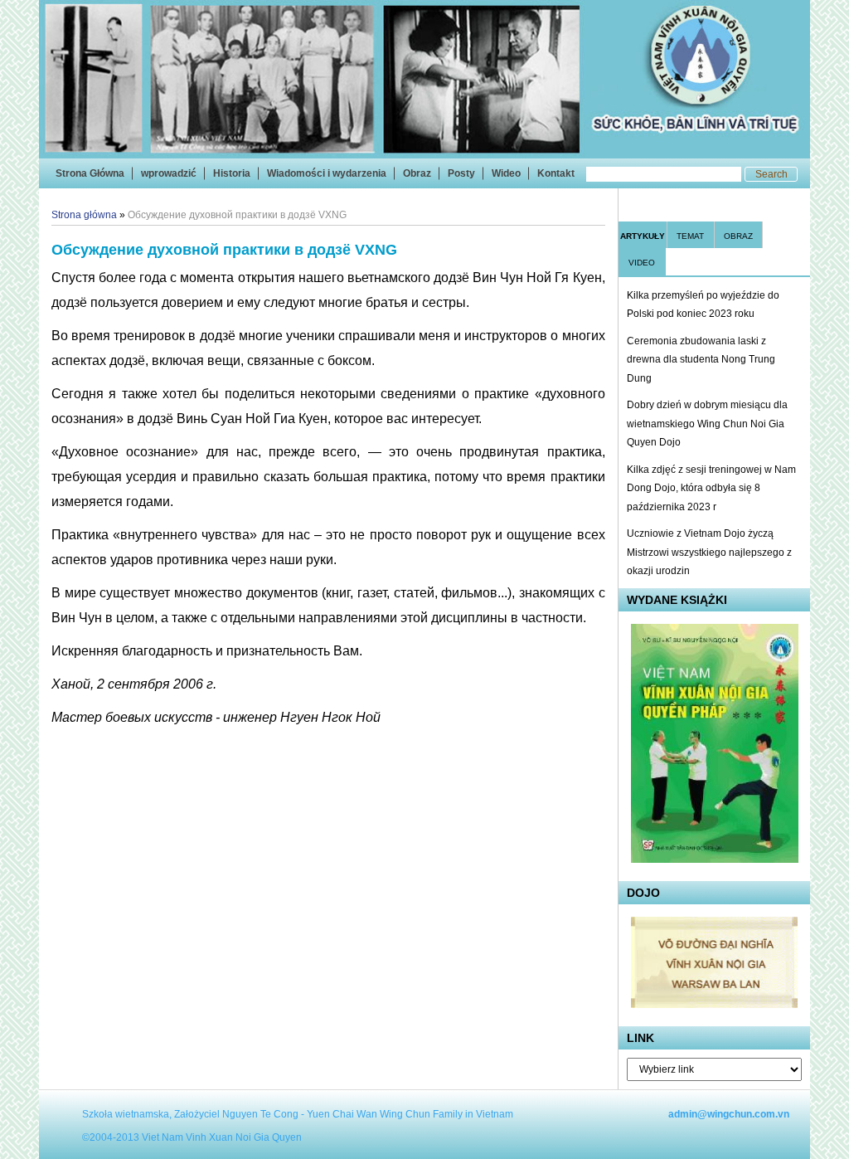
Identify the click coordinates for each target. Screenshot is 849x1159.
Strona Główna (90, 173)
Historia (231, 173)
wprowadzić (168, 173)
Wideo (506, 173)
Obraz (417, 173)
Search (771, 174)
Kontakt (556, 173)
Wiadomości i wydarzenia (326, 173)
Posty (461, 173)
